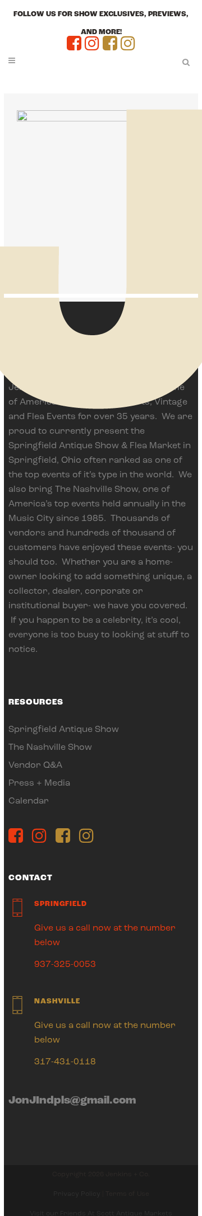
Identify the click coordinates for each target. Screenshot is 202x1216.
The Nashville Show (50, 747)
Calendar (28, 801)
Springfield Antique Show (63, 729)
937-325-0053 (65, 964)
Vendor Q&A (35, 765)
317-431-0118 (65, 1062)
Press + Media (39, 783)
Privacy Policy (76, 1194)
